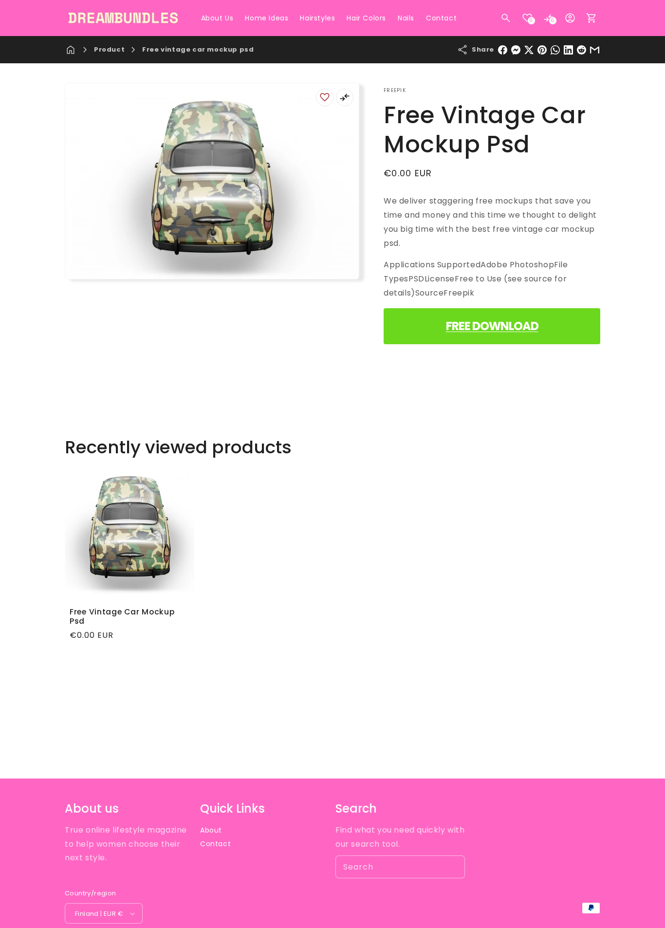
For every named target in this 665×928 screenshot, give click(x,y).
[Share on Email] (594, 50)
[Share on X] (529, 50)
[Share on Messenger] (515, 50)
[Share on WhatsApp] (555, 50)
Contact (215, 844)
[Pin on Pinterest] (542, 50)
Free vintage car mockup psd (198, 49)
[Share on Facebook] (502, 50)
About (211, 830)
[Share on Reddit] (581, 50)
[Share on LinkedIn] (568, 50)
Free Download (492, 326)
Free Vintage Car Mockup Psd (122, 616)
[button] (506, 18)
